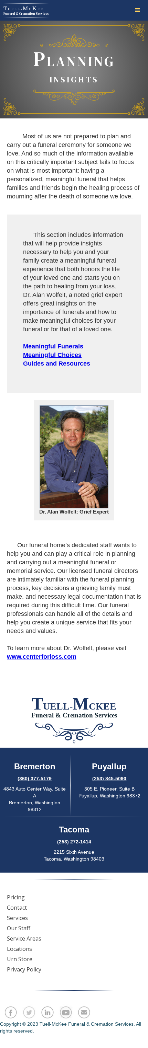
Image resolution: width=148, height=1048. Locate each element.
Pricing (16, 897)
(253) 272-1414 (74, 841)
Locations (19, 948)
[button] (137, 10)
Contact (17, 907)
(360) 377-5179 (35, 778)
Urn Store (19, 959)
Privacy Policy (24, 969)
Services (17, 917)
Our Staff (18, 928)
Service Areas (24, 938)
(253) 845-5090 (109, 778)
